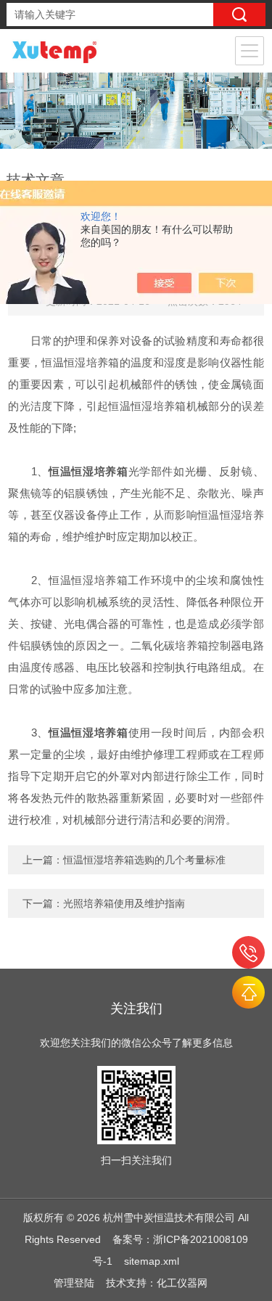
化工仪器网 (182, 1283)
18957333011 (248, 952)
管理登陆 (74, 1283)
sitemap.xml (151, 1261)
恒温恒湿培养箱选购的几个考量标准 (144, 860)
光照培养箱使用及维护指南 (124, 903)
